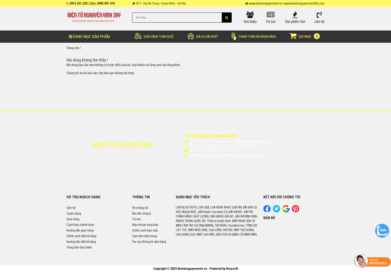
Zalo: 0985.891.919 (102, 3)
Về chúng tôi (140, 208)
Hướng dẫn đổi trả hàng (81, 242)
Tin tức (136, 219)
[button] (226, 17)
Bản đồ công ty (141, 213)
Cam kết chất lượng (144, 236)
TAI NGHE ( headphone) (229, 225)
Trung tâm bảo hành (79, 247)
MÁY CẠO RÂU (206, 234)
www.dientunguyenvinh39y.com (304, 3)
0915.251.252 (78, 3)
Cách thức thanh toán (80, 225)
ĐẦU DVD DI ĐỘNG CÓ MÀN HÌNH (236, 234)
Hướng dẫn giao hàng (80, 230)
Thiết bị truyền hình (219, 221)
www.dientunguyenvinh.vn (265, 3)
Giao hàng (73, 219)
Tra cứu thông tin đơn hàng (149, 242)
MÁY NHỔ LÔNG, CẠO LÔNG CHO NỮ (210, 230)
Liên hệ (71, 208)
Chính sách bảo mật (145, 230)
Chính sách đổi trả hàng (81, 236)
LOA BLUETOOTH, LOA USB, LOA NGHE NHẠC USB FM (208, 207)
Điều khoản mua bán (145, 225)
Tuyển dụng (74, 213)
